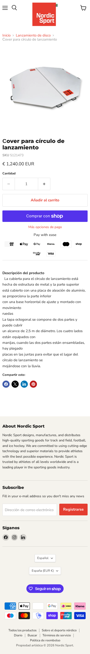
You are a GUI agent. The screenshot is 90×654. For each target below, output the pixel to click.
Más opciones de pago (45, 227)
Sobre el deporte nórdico (59, 630)
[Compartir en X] (15, 384)
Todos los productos (22, 630)
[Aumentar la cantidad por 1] (44, 184)
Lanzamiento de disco (33, 35)
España (43, 571)
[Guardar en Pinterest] (33, 384)
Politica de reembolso (45, 640)
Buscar (32, 635)
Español (42, 558)
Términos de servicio (56, 635)
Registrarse (73, 509)
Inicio (6, 35)
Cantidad (9, 173)
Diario (18, 635)
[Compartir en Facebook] (6, 384)
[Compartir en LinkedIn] (24, 384)
